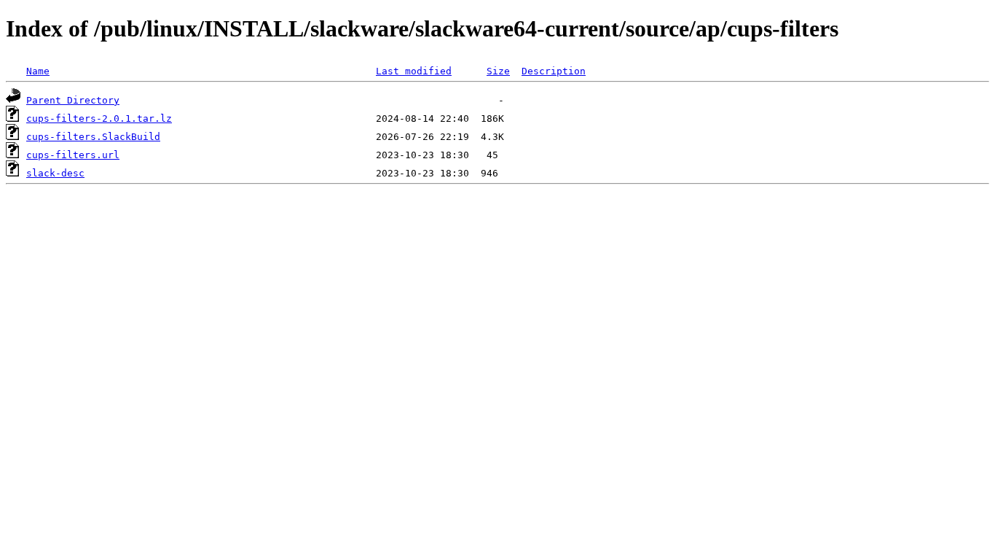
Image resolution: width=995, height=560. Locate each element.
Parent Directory (72, 100)
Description (554, 71)
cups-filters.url (72, 154)
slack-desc (55, 173)
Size (498, 71)
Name (38, 71)
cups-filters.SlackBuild (93, 136)
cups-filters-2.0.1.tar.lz (99, 118)
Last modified (414, 71)
